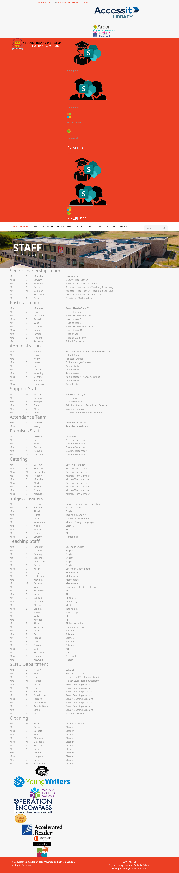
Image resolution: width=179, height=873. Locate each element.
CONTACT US (129, 861)
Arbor (71, 135)
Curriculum (62, 226)
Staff (70, 104)
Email (70, 119)
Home (17, 255)
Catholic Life (94, 226)
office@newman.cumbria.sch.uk (72, 2)
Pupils (71, 67)
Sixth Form (33, 235)
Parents (47, 226)
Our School (19, 226)
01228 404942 (44, 2)
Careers (78, 226)
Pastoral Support (115, 226)
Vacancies (18, 235)
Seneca (71, 153)
